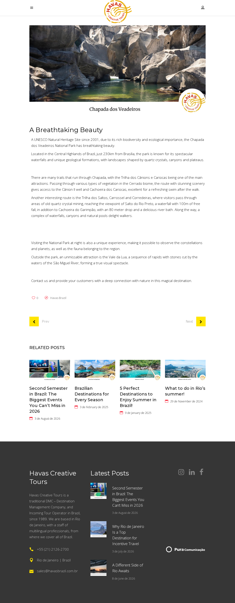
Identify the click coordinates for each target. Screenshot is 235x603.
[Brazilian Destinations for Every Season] (95, 370)
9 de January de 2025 (138, 413)
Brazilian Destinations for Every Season (92, 394)
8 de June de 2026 (123, 578)
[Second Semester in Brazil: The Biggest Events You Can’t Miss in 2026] (49, 370)
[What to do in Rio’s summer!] (185, 370)
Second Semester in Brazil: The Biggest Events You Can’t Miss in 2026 (48, 400)
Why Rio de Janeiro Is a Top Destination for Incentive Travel (128, 535)
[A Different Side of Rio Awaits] (98, 568)
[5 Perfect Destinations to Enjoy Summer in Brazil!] (140, 370)
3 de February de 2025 (94, 407)
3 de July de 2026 (123, 551)
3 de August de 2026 (47, 419)
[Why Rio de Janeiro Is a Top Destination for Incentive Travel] (98, 529)
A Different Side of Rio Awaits (127, 567)
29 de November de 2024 (186, 401)
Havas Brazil (58, 298)
